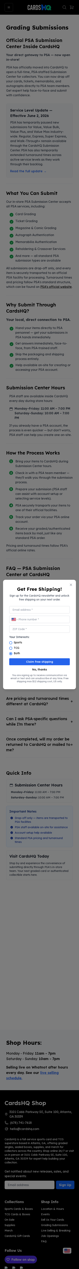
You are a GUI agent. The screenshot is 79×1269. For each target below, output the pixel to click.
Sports (18, 642)
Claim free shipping (39, 661)
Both (17, 653)
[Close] (71, 585)
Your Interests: (19, 637)
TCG (16, 648)
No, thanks (39, 669)
